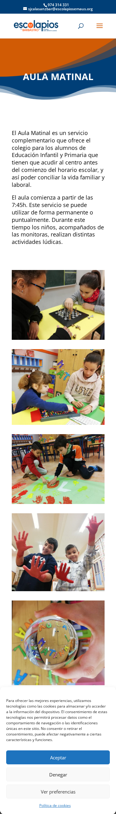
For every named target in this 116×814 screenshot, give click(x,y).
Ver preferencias (58, 792)
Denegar (58, 774)
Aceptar (58, 757)
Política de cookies (55, 805)
